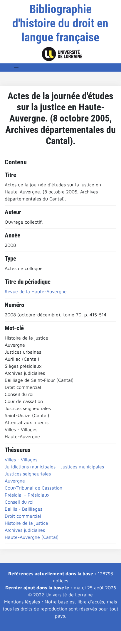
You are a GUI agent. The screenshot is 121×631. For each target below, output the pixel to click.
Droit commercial (23, 516)
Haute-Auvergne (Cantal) (32, 537)
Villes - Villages (21, 459)
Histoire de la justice (26, 523)
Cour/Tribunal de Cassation (33, 487)
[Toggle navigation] (16, 67)
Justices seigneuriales (28, 473)
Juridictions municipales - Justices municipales (54, 466)
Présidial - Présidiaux (27, 494)
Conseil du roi (19, 502)
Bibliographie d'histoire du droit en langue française (60, 23)
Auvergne (15, 480)
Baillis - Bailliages (23, 509)
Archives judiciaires (25, 530)
